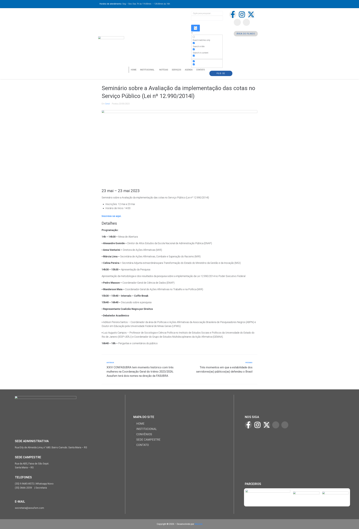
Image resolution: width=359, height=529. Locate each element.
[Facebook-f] (232, 14)
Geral (107, 104)
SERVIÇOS (176, 70)
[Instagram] (241, 14)
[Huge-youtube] (246, 22)
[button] (147, 70)
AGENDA (189, 70)
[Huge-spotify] (237, 22)
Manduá (198, 524)
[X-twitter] (251, 14)
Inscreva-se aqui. (111, 216)
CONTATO (200, 70)
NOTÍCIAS (163, 70)
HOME (133, 70)
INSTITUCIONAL (147, 70)
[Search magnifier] (195, 28)
